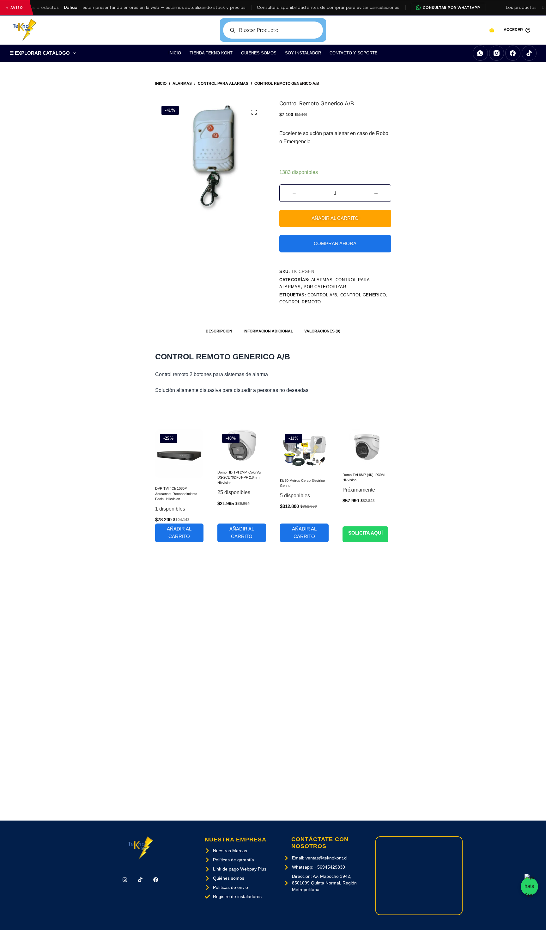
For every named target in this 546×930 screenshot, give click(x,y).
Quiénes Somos (258, 53)
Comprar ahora (335, 243)
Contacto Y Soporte (354, 53)
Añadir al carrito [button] (179, 532)
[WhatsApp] (480, 53)
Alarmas (322, 279)
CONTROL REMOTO (300, 302)
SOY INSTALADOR (303, 53)
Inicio (174, 53)
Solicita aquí (365, 533)
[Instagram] (496, 53)
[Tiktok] (140, 879)
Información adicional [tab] (268, 331)
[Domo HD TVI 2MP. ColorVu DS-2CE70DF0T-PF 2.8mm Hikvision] (241, 445)
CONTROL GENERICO (363, 295)
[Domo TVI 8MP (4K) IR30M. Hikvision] (367, 446)
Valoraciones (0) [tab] (322, 331)
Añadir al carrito (335, 218)
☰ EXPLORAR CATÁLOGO (39, 53)
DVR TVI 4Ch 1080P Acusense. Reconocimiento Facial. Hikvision (176, 494)
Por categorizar (325, 286)
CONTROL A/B (322, 295)
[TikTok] (529, 53)
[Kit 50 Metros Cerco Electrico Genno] (304, 449)
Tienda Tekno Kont (211, 53)
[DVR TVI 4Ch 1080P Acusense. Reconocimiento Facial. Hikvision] (179, 453)
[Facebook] (512, 53)
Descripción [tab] (219, 331)
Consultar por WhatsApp (451, 7)
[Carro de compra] (491, 30)
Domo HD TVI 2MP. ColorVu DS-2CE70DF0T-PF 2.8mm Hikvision (239, 477)
